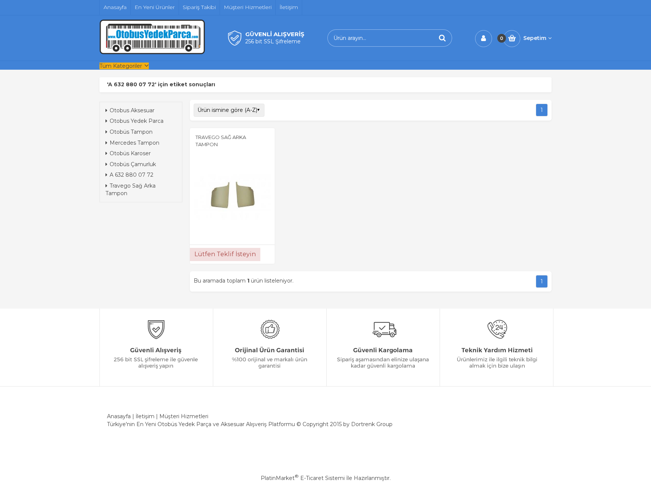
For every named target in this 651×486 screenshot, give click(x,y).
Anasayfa (119, 416)
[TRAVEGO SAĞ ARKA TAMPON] (232, 197)
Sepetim (534, 38)
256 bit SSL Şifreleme (273, 41)
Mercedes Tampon (134, 142)
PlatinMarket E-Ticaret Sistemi (303, 478)
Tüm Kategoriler (120, 66)
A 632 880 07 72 (131, 174)
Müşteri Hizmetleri (183, 416)
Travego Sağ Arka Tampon (130, 189)
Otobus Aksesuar (132, 110)
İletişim (145, 416)
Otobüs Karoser (130, 153)
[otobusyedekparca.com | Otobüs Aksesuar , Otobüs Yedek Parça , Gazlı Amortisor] (152, 52)
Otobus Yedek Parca (137, 121)
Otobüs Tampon (131, 131)
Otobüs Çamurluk (133, 164)
